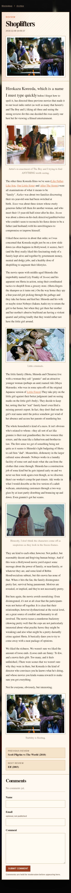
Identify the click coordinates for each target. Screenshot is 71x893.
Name (9, 797)
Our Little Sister (26, 185)
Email (16, 813)
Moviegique (7, 6)
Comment (11, 830)
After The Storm (49, 185)
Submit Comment (18, 868)
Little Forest (33, 392)
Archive (20, 6)
